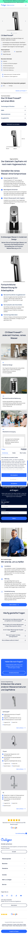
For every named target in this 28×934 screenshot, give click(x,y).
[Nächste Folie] (25, 21)
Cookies (15, 924)
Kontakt (14, 851)
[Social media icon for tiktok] (16, 895)
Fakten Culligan (22, 924)
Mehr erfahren (13, 604)
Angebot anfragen (14, 931)
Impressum (4, 924)
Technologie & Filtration (7, 106)
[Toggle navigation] (25, 5)
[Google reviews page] (14, 914)
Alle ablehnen (14, 483)
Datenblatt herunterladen (13, 124)
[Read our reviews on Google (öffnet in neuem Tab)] (14, 828)
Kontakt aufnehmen (14, 672)
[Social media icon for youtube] (21, 895)
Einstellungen (13, 479)
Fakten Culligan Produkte (7, 925)
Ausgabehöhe (5, 118)
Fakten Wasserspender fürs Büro (19, 925)
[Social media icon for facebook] (7, 895)
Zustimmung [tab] (5, 452)
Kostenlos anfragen (13, 324)
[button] (21, 833)
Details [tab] (14, 452)
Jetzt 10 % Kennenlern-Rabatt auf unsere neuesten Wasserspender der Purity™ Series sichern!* (14, 1)
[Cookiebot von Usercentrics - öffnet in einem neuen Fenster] (21, 449)
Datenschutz (10, 924)
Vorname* (3, 503)
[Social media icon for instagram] (11, 895)
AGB (18, 924)
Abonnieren (14, 905)
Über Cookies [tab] (23, 452)
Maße (2, 110)
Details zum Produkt (21, 90)
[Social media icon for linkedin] (2, 895)
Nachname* (3, 510)
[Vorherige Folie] (2, 21)
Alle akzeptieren (14, 475)
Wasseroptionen (5, 114)
